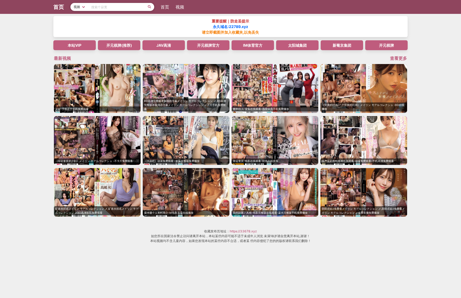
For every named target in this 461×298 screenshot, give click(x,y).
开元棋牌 (386, 45)
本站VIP (74, 45)
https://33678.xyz (243, 231)
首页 (165, 7)
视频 (180, 7)
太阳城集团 (297, 45)
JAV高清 (163, 45)
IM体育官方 (253, 45)
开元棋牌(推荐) (119, 45)
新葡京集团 (342, 45)
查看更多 (398, 58)
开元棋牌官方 (208, 45)
